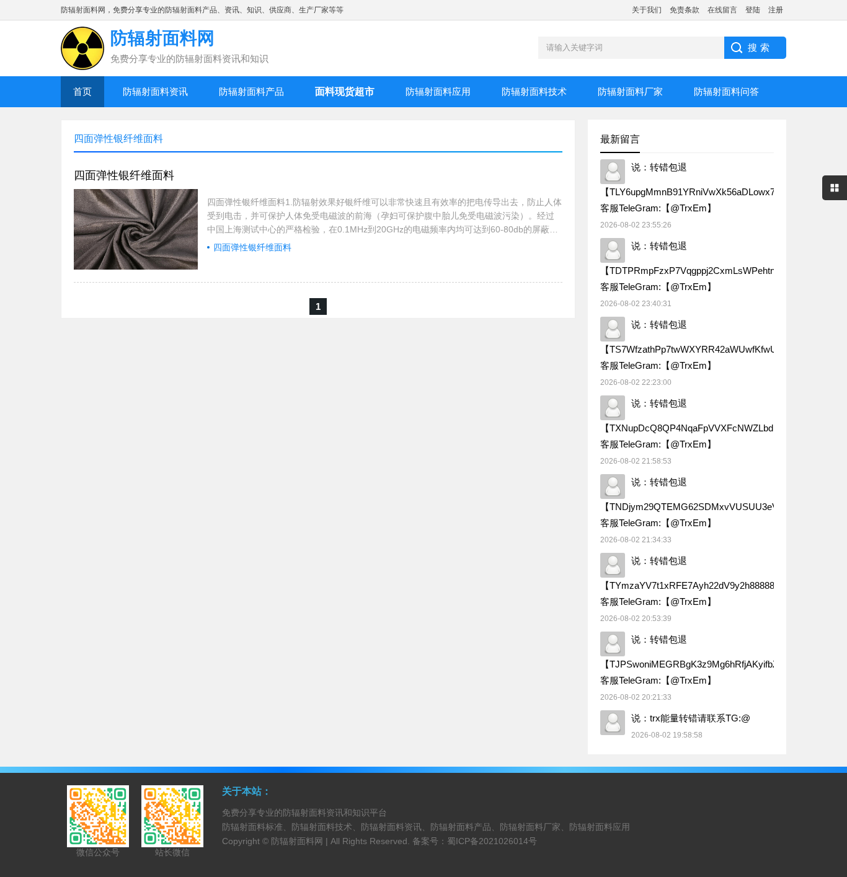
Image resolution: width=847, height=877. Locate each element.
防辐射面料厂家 (630, 91)
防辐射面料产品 (251, 91)
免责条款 (684, 10)
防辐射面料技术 (534, 91)
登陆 (752, 10)
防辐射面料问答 (726, 91)
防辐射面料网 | (300, 841)
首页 (82, 91)
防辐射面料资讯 (155, 91)
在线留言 (722, 10)
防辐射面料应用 (438, 91)
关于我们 (647, 10)
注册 (775, 10)
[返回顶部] (834, 777)
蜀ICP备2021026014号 (492, 841)
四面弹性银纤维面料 (124, 175)
